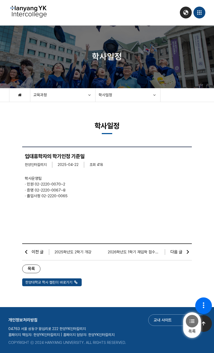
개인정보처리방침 (23, 320)
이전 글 (38, 251)
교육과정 (40, 95)
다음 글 (176, 251)
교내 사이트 (163, 320)
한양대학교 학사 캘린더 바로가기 (49, 282)
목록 (31, 268)
